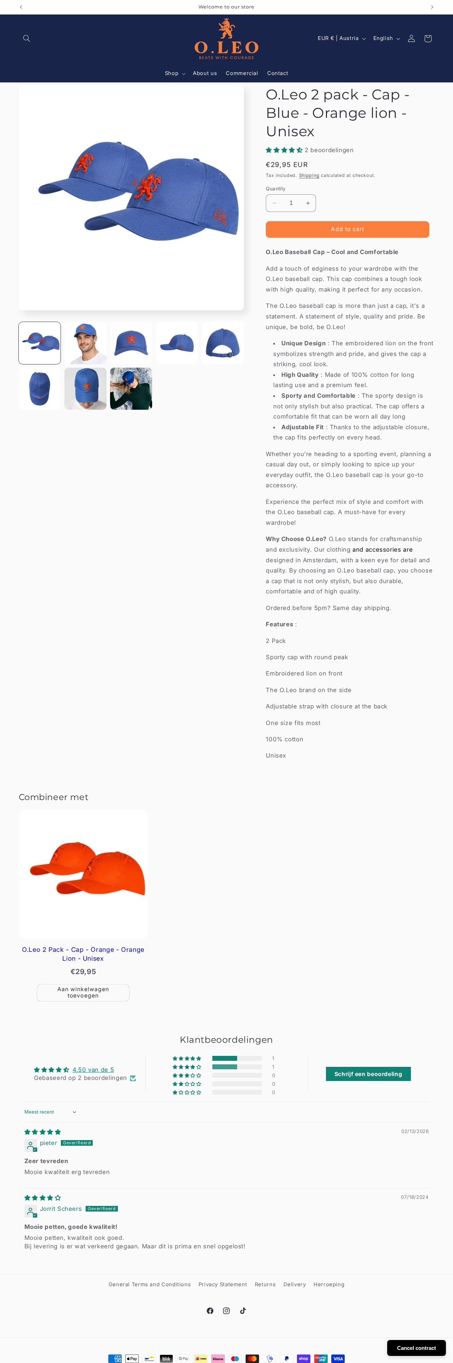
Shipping (309, 175)
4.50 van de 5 (93, 1069)
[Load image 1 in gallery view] (40, 343)
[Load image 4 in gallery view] (177, 343)
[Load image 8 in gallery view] (131, 389)
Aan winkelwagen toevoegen (83, 992)
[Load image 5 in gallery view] (223, 343)
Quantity (276, 188)
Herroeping (329, 1284)
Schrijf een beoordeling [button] (368, 1073)
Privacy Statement (223, 1284)
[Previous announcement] (21, 7)
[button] (27, 38)
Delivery (294, 1284)
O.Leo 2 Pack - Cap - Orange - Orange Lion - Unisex (83, 954)
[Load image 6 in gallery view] (40, 389)
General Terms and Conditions (150, 1284)
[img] (42, 1131)
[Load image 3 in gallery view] (131, 343)
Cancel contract (416, 1348)
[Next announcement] (432, 7)
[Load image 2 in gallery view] (85, 343)
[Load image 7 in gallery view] (85, 389)
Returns (265, 1284)
